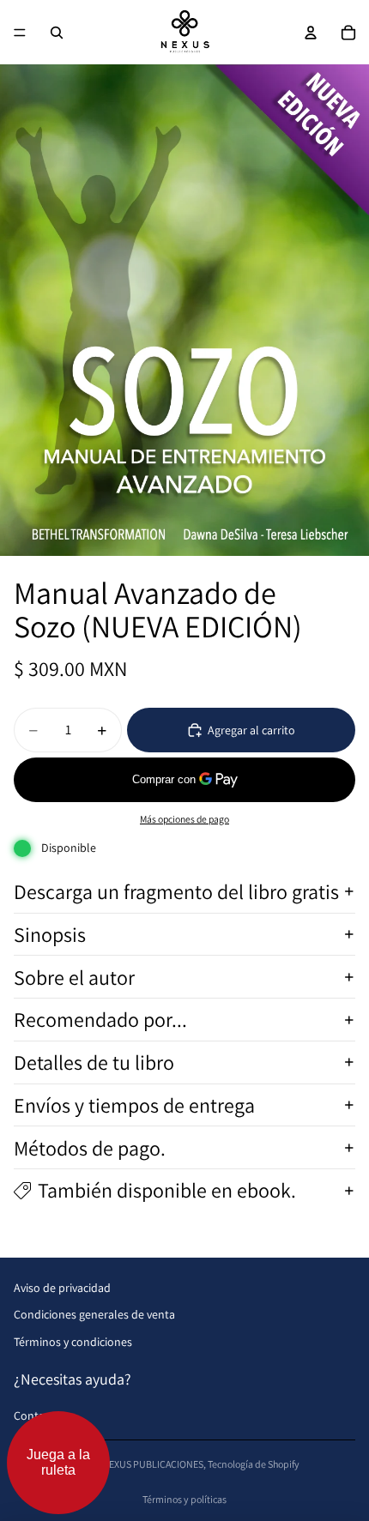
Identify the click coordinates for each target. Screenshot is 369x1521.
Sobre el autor (74, 977)
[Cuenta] (311, 32)
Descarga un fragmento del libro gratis (176, 891)
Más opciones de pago (184, 818)
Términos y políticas (184, 1499)
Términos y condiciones (73, 1341)
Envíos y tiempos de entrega (134, 1105)
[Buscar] (57, 32)
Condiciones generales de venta (94, 1314)
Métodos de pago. (90, 1148)
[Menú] (19, 32)
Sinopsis (50, 934)
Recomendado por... (100, 1019)
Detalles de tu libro (94, 1062)
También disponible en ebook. (167, 1190)
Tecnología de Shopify (253, 1464)
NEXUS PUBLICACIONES (152, 1464)
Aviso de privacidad (62, 1287)
